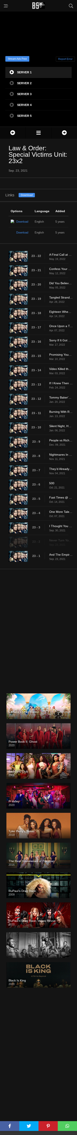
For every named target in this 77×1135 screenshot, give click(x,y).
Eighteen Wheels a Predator (61, 311)
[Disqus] (38, 628)
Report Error (65, 59)
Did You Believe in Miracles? (61, 283)
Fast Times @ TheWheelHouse (61, 497)
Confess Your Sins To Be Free (61, 269)
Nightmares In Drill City (61, 454)
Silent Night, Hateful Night (61, 426)
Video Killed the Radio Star (61, 369)
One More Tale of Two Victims (61, 511)
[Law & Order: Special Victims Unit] (38, 132)
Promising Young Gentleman (61, 354)
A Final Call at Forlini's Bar (61, 254)
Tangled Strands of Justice (61, 297)
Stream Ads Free (17, 58)
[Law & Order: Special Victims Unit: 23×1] (12, 132)
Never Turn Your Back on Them (61, 540)
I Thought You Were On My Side (61, 526)
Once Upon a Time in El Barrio (61, 326)
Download (27, 195)
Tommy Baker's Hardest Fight (61, 397)
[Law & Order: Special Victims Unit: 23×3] (64, 132)
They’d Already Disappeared (61, 469)
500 (51, 483)
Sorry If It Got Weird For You (61, 340)
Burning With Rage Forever (61, 411)
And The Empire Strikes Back (61, 554)
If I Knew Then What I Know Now (61, 383)
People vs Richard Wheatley (61, 440)
